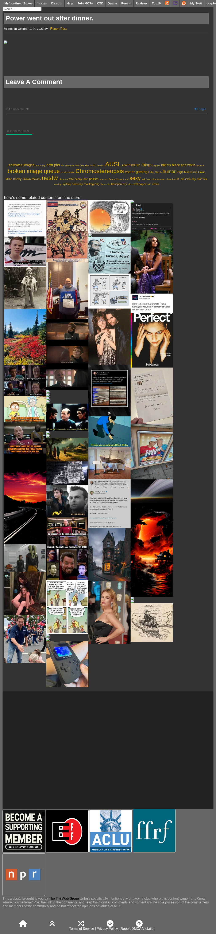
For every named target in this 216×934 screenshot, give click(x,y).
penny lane (81, 179)
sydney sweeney (72, 184)
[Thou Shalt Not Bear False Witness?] (109, 503)
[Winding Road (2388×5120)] (25, 499)
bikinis (166, 165)
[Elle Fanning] (67, 639)
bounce (200, 165)
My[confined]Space (18, 3)
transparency (119, 184)
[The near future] (109, 217)
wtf (148, 184)
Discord (56, 3)
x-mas (155, 184)
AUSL (113, 164)
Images (42, 3)
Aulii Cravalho (82, 165)
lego (180, 172)
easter (130, 172)
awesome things (137, 164)
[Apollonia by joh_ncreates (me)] (67, 473)
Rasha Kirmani (116, 179)
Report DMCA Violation (137, 928)
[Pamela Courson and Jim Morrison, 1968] (109, 337)
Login (202, 109)
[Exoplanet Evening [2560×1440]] (152, 491)
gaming (141, 172)
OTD (100, 3)
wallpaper (140, 184)
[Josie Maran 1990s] (67, 436)
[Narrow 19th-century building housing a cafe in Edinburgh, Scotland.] (109, 554)
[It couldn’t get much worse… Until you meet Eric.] (152, 303)
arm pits (53, 165)
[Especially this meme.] (25, 380)
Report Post (58, 28)
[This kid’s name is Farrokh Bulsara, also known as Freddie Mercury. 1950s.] (25, 288)
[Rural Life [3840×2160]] (67, 449)
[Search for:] (22, 9)
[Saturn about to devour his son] (25, 639)
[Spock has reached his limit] (109, 431)
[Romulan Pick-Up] (67, 417)
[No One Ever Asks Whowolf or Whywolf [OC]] (109, 291)
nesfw (50, 177)
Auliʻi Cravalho (97, 165)
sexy (135, 178)
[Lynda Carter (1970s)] (67, 402)
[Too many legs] (25, 593)
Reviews (142, 3)
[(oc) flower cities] (152, 598)
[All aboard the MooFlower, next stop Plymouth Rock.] (109, 463)
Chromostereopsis (100, 171)
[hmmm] (67, 395)
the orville (105, 184)
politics (94, 179)
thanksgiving (91, 184)
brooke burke (67, 172)
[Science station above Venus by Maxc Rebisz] (67, 391)
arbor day (40, 165)
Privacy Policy (107, 928)
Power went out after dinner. (49, 18)
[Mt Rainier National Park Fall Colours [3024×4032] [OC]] (25, 337)
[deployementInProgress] (67, 432)
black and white (183, 165)
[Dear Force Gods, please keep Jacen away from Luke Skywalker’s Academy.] (25, 558)
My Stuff (196, 3)
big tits (157, 165)
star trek (202, 179)
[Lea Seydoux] (109, 235)
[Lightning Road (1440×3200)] (152, 550)
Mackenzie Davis (194, 172)
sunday (57, 184)
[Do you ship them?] (67, 354)
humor (169, 171)
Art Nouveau (67, 165)
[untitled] (67, 635)
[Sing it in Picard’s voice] (25, 425)
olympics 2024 (66, 179)
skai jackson (158, 179)
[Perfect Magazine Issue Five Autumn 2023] (152, 340)
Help (70, 3)
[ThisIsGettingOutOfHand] (152, 216)
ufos (130, 184)
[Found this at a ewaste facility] (67, 664)
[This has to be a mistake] (25, 233)
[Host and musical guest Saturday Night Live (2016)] (152, 262)
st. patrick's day (186, 179)
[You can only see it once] (67, 398)
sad (126, 179)
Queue (112, 3)
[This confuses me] (152, 451)
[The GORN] (67, 548)
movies (36, 179)
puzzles (104, 179)
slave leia (171, 179)
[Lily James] (109, 612)
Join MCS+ (85, 3)
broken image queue (34, 171)
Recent (126, 3)
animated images (21, 165)
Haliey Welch (155, 172)
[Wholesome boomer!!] (67, 607)
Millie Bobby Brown (18, 179)
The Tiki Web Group (64, 898)
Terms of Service (81, 928)
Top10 (156, 3)
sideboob (146, 179)
